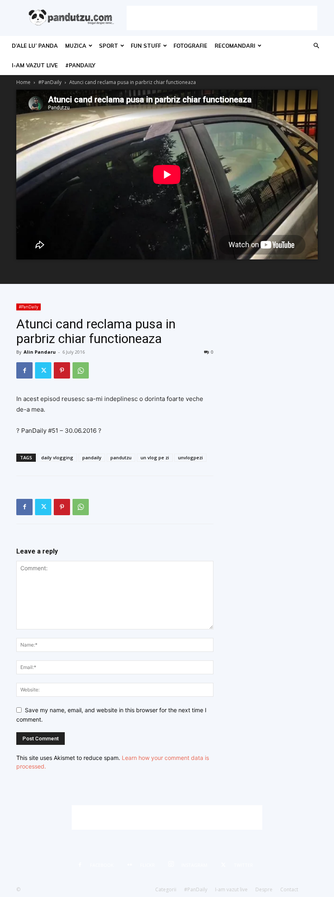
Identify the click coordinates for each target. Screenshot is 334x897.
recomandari (235, 45)
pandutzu (121, 457)
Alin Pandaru (40, 352)
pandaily (91, 457)
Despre (263, 889)
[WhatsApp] (81, 370)
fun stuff (146, 45)
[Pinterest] (62, 370)
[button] (316, 46)
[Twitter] (43, 370)
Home (23, 82)
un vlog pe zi (155, 457)
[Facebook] (24, 370)
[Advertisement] (222, 18)
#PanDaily (80, 65)
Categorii (165, 889)
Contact (289, 889)
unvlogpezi (190, 457)
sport (108, 45)
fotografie (190, 45)
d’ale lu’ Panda (35, 45)
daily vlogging (57, 457)
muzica (75, 45)
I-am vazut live (35, 65)
